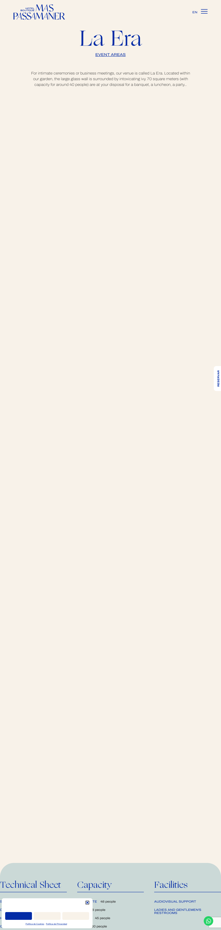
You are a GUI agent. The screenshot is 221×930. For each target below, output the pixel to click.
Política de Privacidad (56, 924)
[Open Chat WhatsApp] (208, 921)
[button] (87, 902)
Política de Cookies (35, 924)
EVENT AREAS (110, 54)
